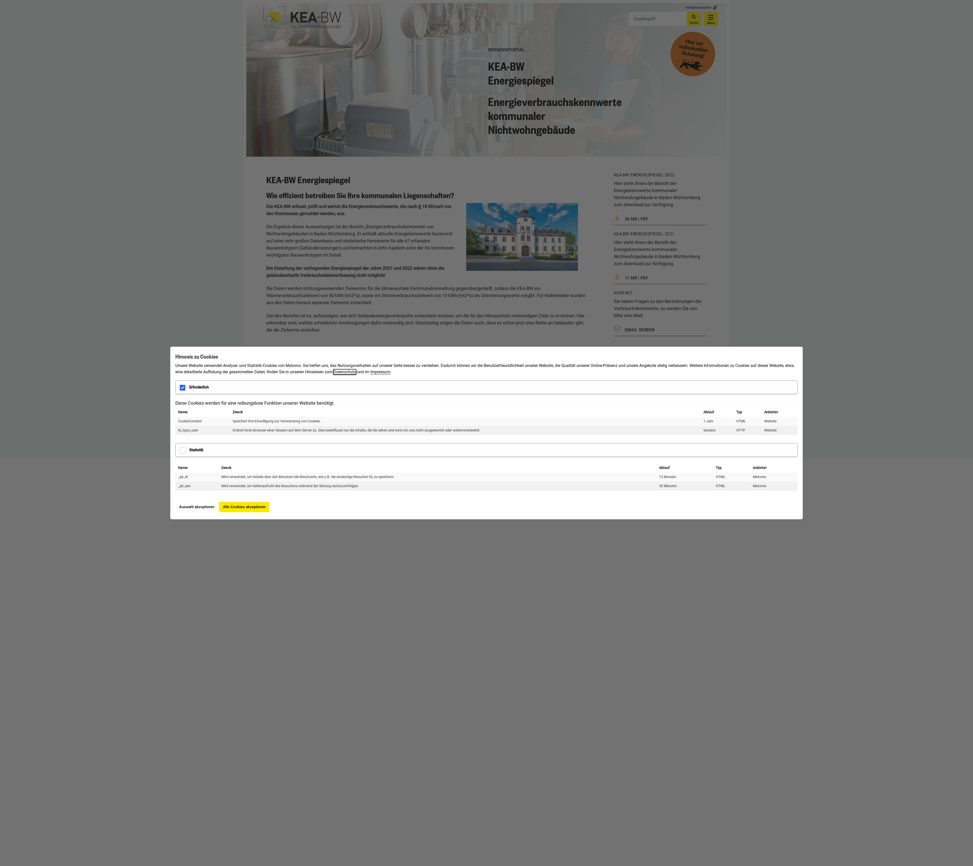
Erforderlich (199, 387)
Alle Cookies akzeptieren (244, 507)
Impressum (380, 371)
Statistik (196, 450)
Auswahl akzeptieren (196, 507)
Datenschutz (344, 371)
